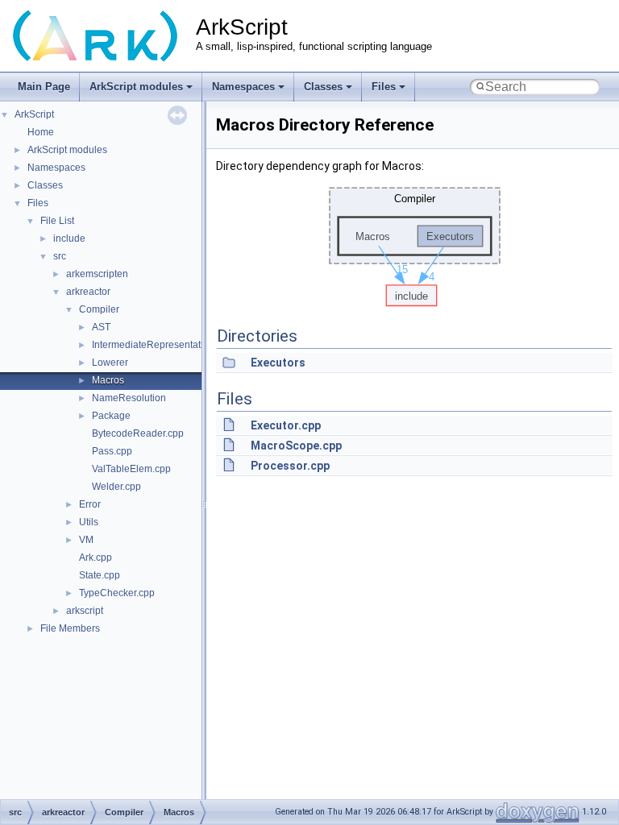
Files (384, 87)
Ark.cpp (95, 557)
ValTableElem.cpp (131, 469)
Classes (323, 87)
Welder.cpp (116, 486)
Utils (88, 522)
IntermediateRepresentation (153, 344)
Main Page (44, 87)
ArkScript (34, 114)
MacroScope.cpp (296, 445)
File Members (70, 628)
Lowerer (110, 362)
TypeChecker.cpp (117, 593)
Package (111, 415)
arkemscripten (97, 274)
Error (90, 504)
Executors (278, 362)
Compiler (99, 309)
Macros (108, 380)
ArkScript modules (136, 87)
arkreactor (88, 291)
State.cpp (99, 575)
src (59, 256)
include (69, 238)
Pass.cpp (112, 451)
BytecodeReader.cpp (138, 433)
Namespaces (243, 87)
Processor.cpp (290, 465)
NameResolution (129, 398)
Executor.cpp (286, 425)
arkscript (84, 610)
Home (40, 132)
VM (86, 539)
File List (57, 220)
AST (101, 327)
